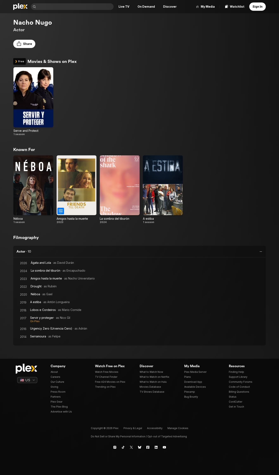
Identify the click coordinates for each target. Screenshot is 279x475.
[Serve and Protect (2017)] (33, 101)
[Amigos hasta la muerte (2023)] (76, 189)
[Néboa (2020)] (33, 189)
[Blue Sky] (139, 447)
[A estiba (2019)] (163, 189)
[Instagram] (115, 447)
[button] (24, 44)
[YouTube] (164, 447)
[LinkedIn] (156, 447)
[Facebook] (148, 447)
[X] (131, 447)
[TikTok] (123, 447)
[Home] (20, 6)
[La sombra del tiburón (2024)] (120, 189)
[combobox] (75, 6)
